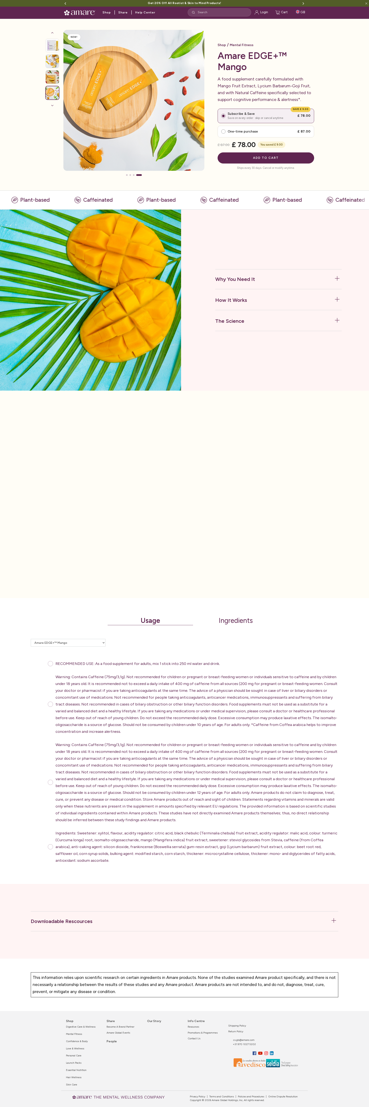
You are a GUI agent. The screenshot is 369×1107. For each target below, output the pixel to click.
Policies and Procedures (250, 1096)
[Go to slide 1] (129, 175)
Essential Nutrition (76, 1070)
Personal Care (73, 1055)
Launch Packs (73, 1062)
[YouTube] (261, 1053)
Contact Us (194, 1038)
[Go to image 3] (52, 77)
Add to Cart (266, 158)
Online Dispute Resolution (283, 1096)
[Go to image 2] (52, 61)
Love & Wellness (75, 1048)
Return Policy (235, 1031)
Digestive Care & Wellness (80, 1026)
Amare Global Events (118, 1032)
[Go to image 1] (52, 45)
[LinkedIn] (272, 1053)
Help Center (145, 12)
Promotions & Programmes (203, 1032)
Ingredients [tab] (236, 620)
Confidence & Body (77, 1041)
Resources (193, 1026)
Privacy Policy (197, 1096)
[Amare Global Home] (81, 12)
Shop (106, 12)
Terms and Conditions (221, 1096)
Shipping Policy (237, 1025)
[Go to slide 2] (134, 175)
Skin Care (71, 1084)
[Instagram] (266, 1053)
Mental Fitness (241, 45)
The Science (229, 321)
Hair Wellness (73, 1077)
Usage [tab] (150, 620)
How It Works (231, 300)
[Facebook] (255, 1053)
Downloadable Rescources (61, 921)
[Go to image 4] (52, 93)
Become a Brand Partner (120, 1026)
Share (123, 12)
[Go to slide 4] (141, 175)
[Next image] (52, 105)
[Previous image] (52, 33)
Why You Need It (235, 279)
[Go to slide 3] (137, 175)
